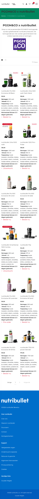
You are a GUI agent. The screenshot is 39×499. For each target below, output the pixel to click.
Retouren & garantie (8, 456)
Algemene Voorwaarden (9, 460)
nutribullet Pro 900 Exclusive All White (8, 349)
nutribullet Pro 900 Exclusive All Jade (27, 195)
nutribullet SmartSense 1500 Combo (9, 246)
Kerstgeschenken (7, 436)
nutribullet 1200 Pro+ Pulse (27, 143)
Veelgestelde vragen (8, 447)
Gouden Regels (6, 481)
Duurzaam (5, 427)
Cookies (4, 469)
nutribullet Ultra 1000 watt (9, 143)
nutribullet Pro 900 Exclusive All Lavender (9, 297)
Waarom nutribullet (8, 423)
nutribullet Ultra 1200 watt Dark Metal (28, 92)
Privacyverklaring (7, 465)
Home (3, 16)
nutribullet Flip (25, 245)
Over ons (4, 419)
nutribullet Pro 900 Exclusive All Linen (8, 195)
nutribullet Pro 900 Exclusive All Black (8, 92)
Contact (4, 432)
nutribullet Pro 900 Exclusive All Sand (27, 297)
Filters (35, 62)
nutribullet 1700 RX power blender (27, 349)
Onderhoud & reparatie (9, 452)
